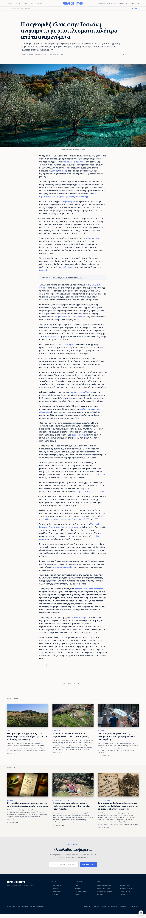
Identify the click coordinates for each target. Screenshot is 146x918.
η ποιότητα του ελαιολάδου (70, 317)
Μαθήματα (123, 3)
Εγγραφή (97, 906)
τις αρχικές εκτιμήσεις (73, 162)
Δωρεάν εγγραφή (88, 864)
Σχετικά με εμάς (87, 906)
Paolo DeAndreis (28, 54)
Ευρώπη (10, 800)
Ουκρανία (43, 270)
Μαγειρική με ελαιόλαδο (104, 891)
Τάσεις (85, 665)
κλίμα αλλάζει (92, 238)
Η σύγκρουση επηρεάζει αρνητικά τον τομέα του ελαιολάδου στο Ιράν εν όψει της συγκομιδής (71, 805)
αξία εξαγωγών (79, 435)
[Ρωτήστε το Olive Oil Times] (141, 913)
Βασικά (102, 3)
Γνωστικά (55, 894)
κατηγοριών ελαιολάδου (62, 567)
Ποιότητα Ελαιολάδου (104, 885)
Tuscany (92, 665)
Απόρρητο (114, 906)
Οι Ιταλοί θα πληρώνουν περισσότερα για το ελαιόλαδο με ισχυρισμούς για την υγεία (27, 804)
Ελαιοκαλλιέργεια (75, 665)
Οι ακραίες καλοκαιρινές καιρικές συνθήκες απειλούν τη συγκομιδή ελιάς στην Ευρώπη (116, 736)
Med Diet (55, 888)
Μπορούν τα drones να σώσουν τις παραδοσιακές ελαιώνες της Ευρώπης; (70, 735)
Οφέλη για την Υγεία (103, 888)
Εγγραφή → (135, 8)
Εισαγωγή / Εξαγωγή (81, 891)
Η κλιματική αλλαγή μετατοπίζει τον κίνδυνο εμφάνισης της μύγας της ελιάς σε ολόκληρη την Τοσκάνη (27, 736)
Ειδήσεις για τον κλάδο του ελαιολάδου (68, 278)
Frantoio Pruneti (50, 336)
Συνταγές (111, 3)
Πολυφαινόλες (56, 885)
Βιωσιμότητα (78, 894)
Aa (62, 55)
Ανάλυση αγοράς (125, 885)
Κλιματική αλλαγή (55, 665)
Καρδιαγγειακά (56, 891)
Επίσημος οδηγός (125, 891)
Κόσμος (10, 3)
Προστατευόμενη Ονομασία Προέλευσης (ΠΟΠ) (67, 519)
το (57, 344)
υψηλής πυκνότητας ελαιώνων (90, 491)
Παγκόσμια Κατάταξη (126, 888)
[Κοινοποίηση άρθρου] (123, 54)
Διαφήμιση (105, 906)
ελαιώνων (100, 474)
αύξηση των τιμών (80, 617)
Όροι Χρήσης (124, 906)
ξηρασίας (67, 201)
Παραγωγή (39, 3)
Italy (65, 665)
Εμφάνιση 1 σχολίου (74, 683)
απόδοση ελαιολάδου (79, 392)
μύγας (55, 171)
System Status (134, 906)
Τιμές (76, 885)
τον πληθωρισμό (65, 267)
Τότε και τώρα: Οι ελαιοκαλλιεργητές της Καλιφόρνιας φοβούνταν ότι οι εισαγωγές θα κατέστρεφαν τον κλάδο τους (118, 805)
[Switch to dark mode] (138, 3)
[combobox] (69, 8)
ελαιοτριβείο (68, 344)
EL (134, 3)
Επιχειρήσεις (28, 3)
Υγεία (18, 3)
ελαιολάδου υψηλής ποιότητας (89, 589)
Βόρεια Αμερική (104, 800)
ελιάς (64, 171)
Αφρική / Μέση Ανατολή (61, 800)
